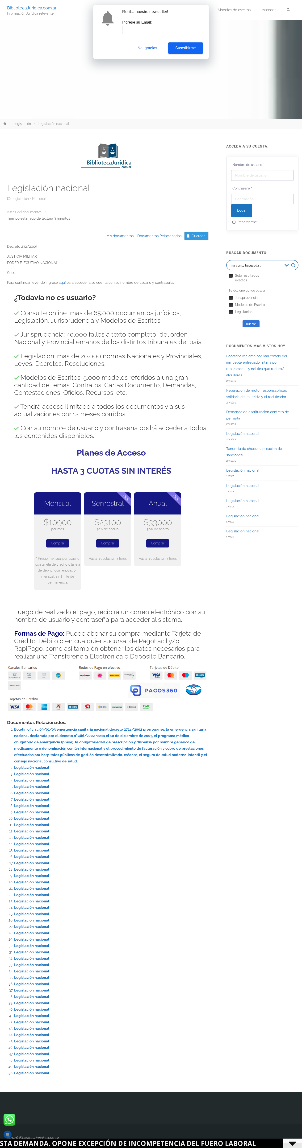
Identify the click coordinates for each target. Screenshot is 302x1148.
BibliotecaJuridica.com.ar (31, 7)
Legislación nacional (31, 767)
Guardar (198, 236)
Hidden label (231, 276)
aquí (62, 282)
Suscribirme (185, 48)
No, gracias (147, 48)
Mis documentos (120, 236)
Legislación (22, 124)
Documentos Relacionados (158, 236)
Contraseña (242, 188)
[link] (288, 10)
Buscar (251, 324)
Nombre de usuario (248, 165)
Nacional (39, 199)
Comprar (57, 543)
